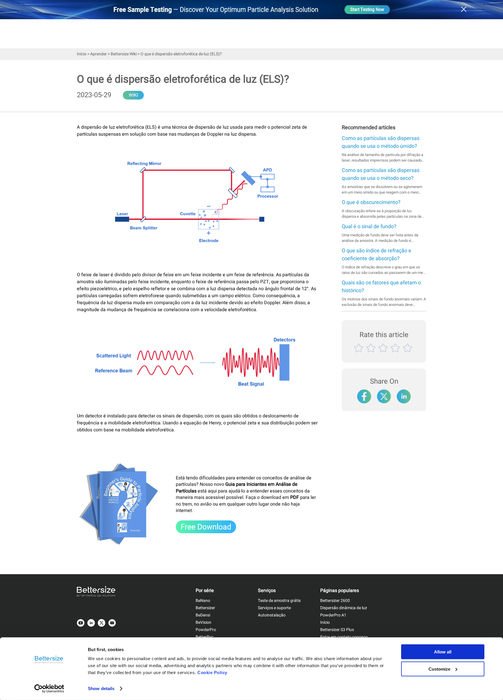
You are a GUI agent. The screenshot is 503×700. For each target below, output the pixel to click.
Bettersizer (205, 608)
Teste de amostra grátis (279, 601)
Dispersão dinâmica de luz (343, 608)
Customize (439, 668)
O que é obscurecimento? (371, 202)
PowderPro (206, 630)
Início (81, 54)
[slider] (384, 354)
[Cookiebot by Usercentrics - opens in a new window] (49, 688)
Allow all (442, 651)
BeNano (203, 601)
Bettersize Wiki (124, 54)
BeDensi (203, 615)
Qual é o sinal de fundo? (369, 227)
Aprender (98, 54)
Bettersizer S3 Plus (337, 630)
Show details (101, 688)
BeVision (203, 622)
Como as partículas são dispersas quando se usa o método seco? (380, 174)
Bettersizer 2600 (335, 601)
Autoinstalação (272, 615)
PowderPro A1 (333, 615)
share (404, 393)
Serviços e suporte (274, 608)
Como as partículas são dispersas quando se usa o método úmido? (380, 142)
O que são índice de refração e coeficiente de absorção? (376, 255)
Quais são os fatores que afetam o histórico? (381, 287)
